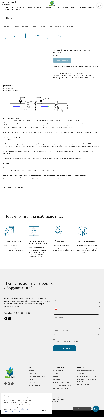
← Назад (8, 18)
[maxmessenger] (9, 318)
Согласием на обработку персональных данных (76, 340)
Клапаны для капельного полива (25, 26)
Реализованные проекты (37, 376)
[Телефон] (12, 383)
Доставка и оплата (34, 385)
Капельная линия (58, 370)
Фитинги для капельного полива (63, 385)
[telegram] (5, 318)
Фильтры (56, 373)
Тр (78, 373)
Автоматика (56, 379)
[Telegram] (9, 383)
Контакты (16, 9)
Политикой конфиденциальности (75, 340)
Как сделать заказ (34, 382)
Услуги (31, 367)
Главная (7, 26)
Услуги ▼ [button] (20, 7)
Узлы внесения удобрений (62, 382)
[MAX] (5, 383)
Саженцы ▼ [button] (49, 7)
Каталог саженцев (83, 384)
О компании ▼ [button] (7, 7)
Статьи (6, 9)
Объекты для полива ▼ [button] (66, 7)
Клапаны (56, 376)
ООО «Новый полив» (9, 3)
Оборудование (58, 367)
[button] (15, 36)
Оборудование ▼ (34, 7)
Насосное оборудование (85, 370)
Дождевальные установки (61, 388)
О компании (33, 373)
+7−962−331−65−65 (21, 313)
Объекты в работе (86, 7)
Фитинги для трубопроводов (86, 376)
